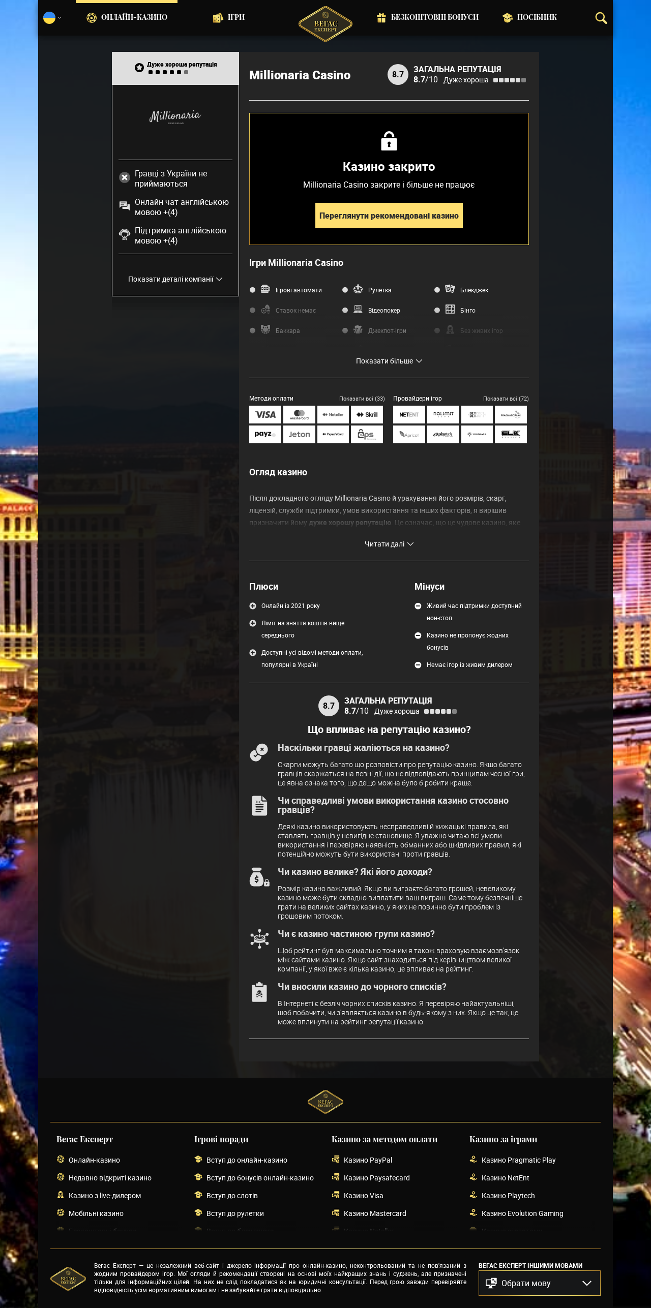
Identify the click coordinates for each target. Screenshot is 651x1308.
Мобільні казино (96, 1213)
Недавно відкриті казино (110, 1177)
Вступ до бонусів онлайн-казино (260, 1177)
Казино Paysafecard (377, 1177)
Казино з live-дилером (105, 1195)
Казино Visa (363, 1195)
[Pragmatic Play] (511, 414)
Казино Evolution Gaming (523, 1213)
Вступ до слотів (232, 1195)
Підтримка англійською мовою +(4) (180, 235)
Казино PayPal (368, 1160)
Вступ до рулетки (235, 1213)
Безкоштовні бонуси (435, 17)
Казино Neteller (369, 1231)
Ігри (236, 17)
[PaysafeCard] (333, 434)
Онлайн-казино (134, 17)
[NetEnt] (409, 414)
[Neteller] (333, 414)
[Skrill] (367, 414)
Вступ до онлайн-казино (246, 1160)
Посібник (537, 17)
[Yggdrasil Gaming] (477, 434)
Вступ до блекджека (240, 1231)
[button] (540, 1283)
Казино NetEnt (505, 1177)
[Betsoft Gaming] (477, 414)
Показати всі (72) (506, 398)
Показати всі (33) (362, 398)
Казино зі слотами (512, 1231)
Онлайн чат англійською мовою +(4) (182, 207)
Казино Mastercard (375, 1213)
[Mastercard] (299, 414)
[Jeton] (299, 434)
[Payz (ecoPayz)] (265, 434)
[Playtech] (443, 434)
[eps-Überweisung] (367, 434)
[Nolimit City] (443, 414)
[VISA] (265, 414)
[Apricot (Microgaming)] (409, 434)
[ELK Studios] (511, 434)
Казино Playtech (508, 1195)
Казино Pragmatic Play (519, 1160)
